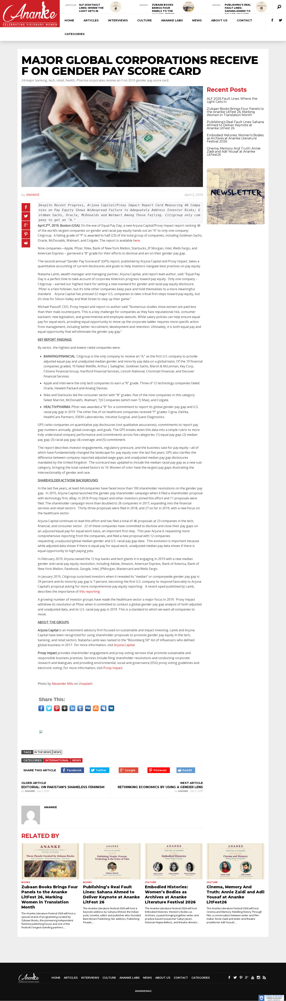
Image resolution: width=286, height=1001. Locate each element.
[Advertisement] (114, 737)
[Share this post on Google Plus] (26, 225)
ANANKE (33, 195)
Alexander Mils (62, 683)
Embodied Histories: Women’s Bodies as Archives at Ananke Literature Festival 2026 (235, 138)
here (136, 240)
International (57, 760)
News (197, 20)
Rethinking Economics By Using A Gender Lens (160, 787)
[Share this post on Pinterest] (26, 234)
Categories (75, 34)
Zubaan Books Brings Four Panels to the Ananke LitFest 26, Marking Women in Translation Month (235, 112)
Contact (244, 20)
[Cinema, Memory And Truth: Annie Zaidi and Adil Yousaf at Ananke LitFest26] (235, 861)
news (57, 752)
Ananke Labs (172, 20)
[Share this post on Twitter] (26, 216)
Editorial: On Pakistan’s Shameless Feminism (62, 787)
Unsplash (85, 683)
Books (143, 5)
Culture (144, 20)
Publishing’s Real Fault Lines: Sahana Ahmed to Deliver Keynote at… (238, 11)
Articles (70, 5)
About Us (219, 20)
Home (69, 20)
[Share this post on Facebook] (26, 207)
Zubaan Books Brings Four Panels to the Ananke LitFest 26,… (163, 11)
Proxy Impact (112, 668)
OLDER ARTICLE (33, 783)
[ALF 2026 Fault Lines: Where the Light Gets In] (115, 6)
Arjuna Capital (124, 645)
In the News (42, 752)
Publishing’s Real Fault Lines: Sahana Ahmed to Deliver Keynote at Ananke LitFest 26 (235, 125)
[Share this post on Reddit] (26, 243)
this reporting (89, 591)
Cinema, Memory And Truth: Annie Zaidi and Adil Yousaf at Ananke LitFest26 (234, 151)
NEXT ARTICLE (191, 783)
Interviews (118, 20)
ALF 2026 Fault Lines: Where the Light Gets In (91, 7)
